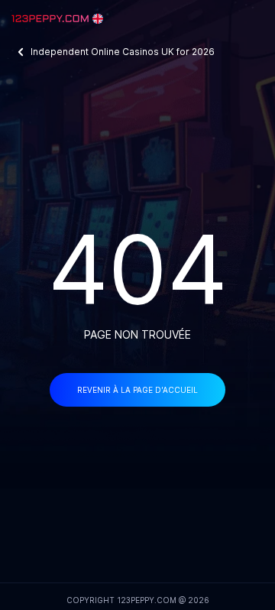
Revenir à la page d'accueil (137, 389)
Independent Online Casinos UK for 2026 (123, 51)
